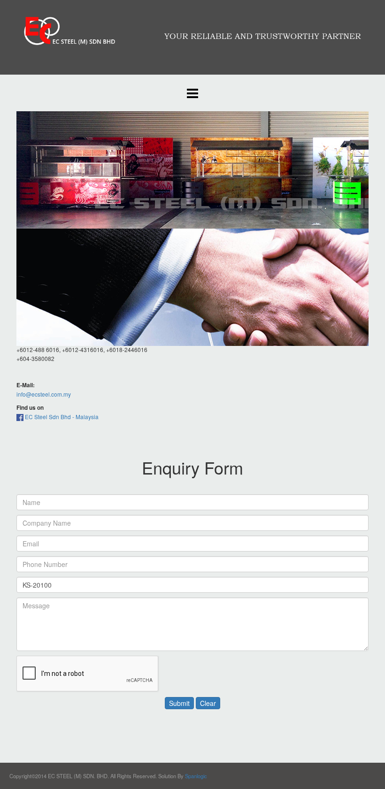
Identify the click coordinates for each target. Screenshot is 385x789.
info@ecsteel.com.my (43, 394)
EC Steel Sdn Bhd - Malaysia (61, 417)
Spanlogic (196, 776)
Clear (208, 703)
